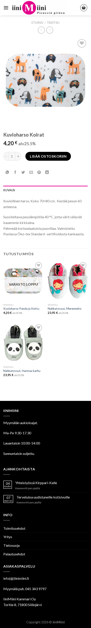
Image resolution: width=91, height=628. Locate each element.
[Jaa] (15, 172)
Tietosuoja (11, 545)
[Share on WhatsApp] (7, 172)
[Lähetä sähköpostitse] (31, 172)
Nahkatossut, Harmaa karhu (21, 371)
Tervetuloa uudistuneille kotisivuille (43, 497)
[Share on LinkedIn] (47, 172)
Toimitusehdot (14, 528)
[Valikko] (6, 7)
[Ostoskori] (83, 7)
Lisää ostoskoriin (48, 156)
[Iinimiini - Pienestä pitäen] (44, 8)
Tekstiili (53, 22)
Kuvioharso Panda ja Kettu (21, 308)
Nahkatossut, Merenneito (65, 308)
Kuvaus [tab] (9, 190)
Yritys (7, 537)
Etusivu (37, 22)
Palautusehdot (14, 554)
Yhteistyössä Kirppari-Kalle (36, 483)
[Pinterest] (39, 172)
